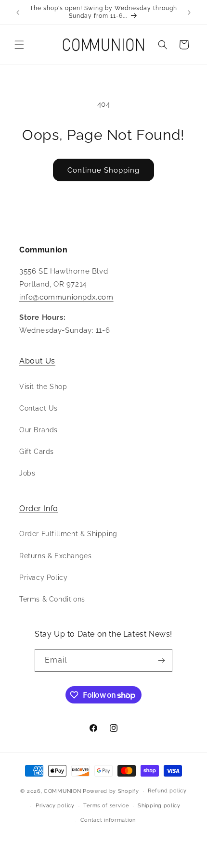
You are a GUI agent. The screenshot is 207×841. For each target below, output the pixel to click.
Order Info (38, 508)
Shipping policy (159, 806)
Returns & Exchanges (55, 556)
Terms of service (106, 806)
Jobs (27, 473)
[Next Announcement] (189, 12)
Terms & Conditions (52, 599)
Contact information (108, 820)
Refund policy (167, 791)
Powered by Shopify (111, 791)
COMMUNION (62, 791)
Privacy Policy (43, 577)
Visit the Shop (43, 386)
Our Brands (38, 430)
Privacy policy (55, 806)
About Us (37, 360)
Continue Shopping (103, 170)
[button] (19, 44)
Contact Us (38, 408)
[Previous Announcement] (17, 12)
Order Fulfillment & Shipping (68, 534)
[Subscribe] (161, 660)
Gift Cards (36, 451)
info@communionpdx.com (66, 297)
